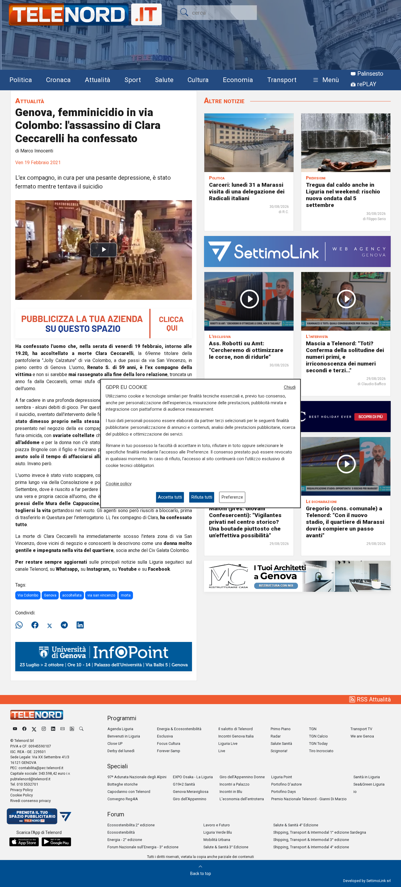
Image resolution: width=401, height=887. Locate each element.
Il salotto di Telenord (235, 729)
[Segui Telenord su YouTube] (15, 728)
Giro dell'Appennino (189, 799)
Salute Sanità (281, 743)
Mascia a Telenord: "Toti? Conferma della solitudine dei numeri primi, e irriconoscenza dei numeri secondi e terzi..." (345, 357)
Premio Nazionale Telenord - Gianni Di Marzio (309, 799)
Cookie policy (119, 483)
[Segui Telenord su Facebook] (24, 728)
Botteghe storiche (122, 784)
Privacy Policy (21, 790)
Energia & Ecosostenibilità (179, 729)
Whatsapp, (67, 569)
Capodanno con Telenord (128, 791)
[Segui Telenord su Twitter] (34, 728)
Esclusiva (165, 736)
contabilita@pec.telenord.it (40, 768)
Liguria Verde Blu (217, 832)
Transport (281, 80)
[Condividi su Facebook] (35, 625)
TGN (312, 729)
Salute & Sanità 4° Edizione (295, 825)
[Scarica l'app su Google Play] (56, 842)
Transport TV (361, 729)
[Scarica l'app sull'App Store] (24, 842)
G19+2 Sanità (184, 784)
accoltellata (72, 595)
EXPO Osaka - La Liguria (193, 777)
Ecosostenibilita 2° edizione (131, 825)
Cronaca (58, 80)
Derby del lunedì (120, 751)
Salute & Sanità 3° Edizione (225, 847)
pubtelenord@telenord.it (30, 779)
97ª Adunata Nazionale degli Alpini (136, 777)
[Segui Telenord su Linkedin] (53, 728)
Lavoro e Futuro (216, 825)
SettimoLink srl (378, 880)
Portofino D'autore (286, 784)
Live (221, 751)
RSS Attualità (373, 699)
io (355, 791)
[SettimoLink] (297, 251)
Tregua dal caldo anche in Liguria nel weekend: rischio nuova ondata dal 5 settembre (343, 194)
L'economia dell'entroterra (242, 799)
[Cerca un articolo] (81, 728)
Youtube (127, 569)
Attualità (97, 80)
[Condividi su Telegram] (64, 625)
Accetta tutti (170, 497)
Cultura (198, 80)
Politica (20, 80)
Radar (276, 736)
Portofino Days (283, 791)
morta (126, 595)
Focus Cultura (168, 743)
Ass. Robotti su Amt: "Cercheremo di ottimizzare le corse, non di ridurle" (246, 350)
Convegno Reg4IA (122, 799)
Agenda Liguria (120, 729)
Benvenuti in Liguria (123, 736)
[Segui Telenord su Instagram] (43, 728)
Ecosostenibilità (121, 832)
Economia (238, 80)
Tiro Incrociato (321, 751)
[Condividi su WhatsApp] (20, 625)
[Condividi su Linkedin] (80, 625)
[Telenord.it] (39, 816)
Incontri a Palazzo (235, 784)
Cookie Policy (21, 795)
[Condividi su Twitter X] (49, 625)
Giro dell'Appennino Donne (242, 777)
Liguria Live (227, 743)
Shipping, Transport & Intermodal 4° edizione (311, 847)
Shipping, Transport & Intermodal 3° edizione (311, 839)
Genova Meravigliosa (190, 791)
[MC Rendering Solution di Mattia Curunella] (297, 576)
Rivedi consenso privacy (30, 800)
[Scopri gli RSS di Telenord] (72, 728)
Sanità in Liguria (366, 777)
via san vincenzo (101, 595)
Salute (164, 80)
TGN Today (318, 743)
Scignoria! (279, 751)
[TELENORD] (36, 715)
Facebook (159, 569)
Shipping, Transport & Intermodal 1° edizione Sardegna (319, 832)
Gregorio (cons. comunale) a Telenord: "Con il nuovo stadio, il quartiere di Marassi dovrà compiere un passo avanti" (345, 522)
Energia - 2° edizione (124, 839)
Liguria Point (281, 777)
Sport (132, 80)
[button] (325, 80)
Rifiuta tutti (201, 497)
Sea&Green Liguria (369, 784)
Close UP (114, 743)
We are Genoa (362, 736)
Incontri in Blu (231, 791)
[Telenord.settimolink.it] (103, 323)
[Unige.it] (103, 656)
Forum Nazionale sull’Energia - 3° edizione (142, 847)
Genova (50, 595)
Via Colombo (28, 595)
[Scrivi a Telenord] (62, 728)
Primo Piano (281, 729)
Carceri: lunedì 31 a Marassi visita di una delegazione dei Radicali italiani (246, 191)
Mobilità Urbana (216, 839)
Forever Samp (168, 751)
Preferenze (232, 497)
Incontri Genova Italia (236, 736)
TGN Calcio (318, 736)
